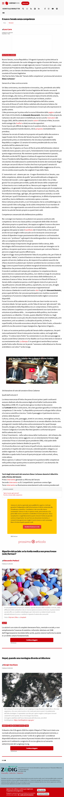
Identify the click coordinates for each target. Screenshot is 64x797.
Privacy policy (4, 773)
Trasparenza (20, 773)
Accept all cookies (43, 794)
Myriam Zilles (13, 617)
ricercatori (51, 118)
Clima (10, 726)
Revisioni (11, 23)
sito (37, 290)
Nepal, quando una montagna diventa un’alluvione (26, 658)
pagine (51, 112)
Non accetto (41, 790)
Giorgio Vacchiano (10, 665)
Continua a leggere (31, 640)
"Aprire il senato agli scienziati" (11, 493)
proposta (39, 129)
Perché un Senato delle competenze (12, 495)
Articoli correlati (8, 489)
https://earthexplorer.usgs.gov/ (24, 720)
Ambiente (5, 726)
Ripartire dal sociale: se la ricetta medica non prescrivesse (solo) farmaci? (29, 552)
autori (35, 120)
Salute (4, 623)
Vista (5, 23)
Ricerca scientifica (18, 726)
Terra (26, 726)
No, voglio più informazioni (25, 795)
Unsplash (23, 617)
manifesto (29, 230)
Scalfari (19, 123)
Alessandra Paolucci (11, 560)
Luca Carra (7, 29)
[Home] (13, 3)
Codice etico (12, 773)
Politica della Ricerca (9, 55)
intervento (11, 479)
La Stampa (24, 341)
